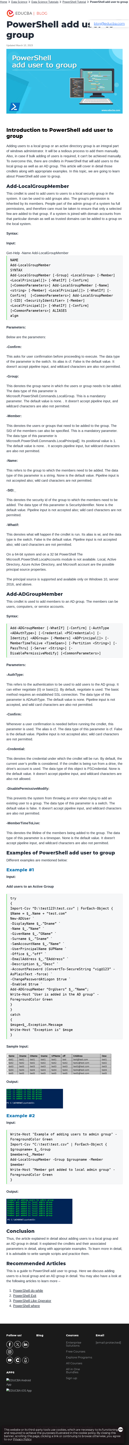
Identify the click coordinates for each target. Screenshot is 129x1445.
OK (121, 1429)
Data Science (19, 2)
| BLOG (40, 13)
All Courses (74, 1363)
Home (3, 2)
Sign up (71, 1378)
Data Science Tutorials (44, 2)
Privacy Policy (22, 1439)
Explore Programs (79, 1357)
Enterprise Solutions (73, 1344)
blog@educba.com (109, 24)
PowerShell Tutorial (74, 2)
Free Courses (75, 1351)
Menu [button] (116, 13)
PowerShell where (26, 1306)
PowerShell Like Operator (32, 1301)
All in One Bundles (73, 1370)
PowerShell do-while (28, 1290)
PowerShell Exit (24, 1296)
